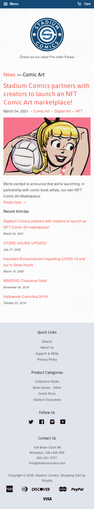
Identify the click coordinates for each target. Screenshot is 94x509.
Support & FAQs (47, 353)
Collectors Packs (47, 381)
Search (47, 341)
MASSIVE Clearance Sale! (25, 280)
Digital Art (62, 111)
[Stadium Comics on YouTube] (62, 422)
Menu (13, 3)
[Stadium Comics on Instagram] (52, 422)
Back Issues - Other (47, 387)
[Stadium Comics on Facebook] (41, 422)
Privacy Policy (47, 359)
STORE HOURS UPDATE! (25, 243)
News (9, 74)
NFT (79, 111)
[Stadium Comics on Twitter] (31, 422)
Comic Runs (47, 393)
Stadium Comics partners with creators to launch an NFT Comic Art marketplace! (46, 94)
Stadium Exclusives (47, 399)
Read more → (14, 202)
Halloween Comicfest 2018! (25, 296)
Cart (87, 3)
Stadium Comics (47, 475)
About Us (47, 347)
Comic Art (42, 111)
